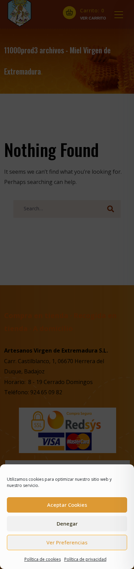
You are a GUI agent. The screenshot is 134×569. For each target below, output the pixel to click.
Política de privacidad (85, 559)
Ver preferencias (67, 542)
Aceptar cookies (67, 504)
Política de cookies (42, 559)
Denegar (67, 523)
